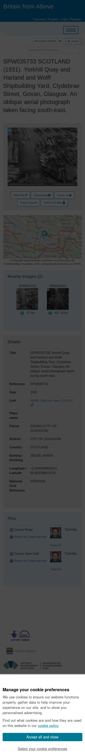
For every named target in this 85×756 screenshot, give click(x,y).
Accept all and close (42, 736)
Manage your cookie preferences (36, 689)
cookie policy (48, 725)
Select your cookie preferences (42, 748)
